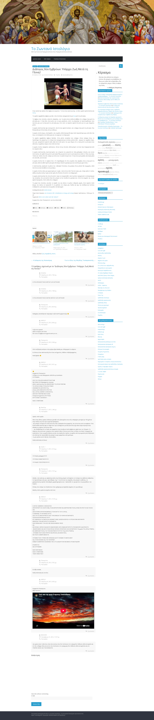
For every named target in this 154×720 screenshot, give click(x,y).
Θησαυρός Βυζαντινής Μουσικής (106, 209)
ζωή (63, 75)
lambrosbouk (47, 190)
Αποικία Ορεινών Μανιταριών (105, 207)
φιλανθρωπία (119, 148)
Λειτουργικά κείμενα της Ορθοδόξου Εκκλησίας (110, 364)
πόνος (107, 165)
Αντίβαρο (100, 231)
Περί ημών (47, 59)
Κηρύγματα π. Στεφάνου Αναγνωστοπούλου (109, 361)
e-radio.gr (100, 224)
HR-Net (100, 226)
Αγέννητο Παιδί (102, 229)
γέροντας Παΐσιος (114, 172)
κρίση (104, 165)
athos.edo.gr (101, 324)
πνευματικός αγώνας (106, 142)
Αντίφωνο (100, 204)
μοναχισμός (113, 160)
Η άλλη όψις (101, 356)
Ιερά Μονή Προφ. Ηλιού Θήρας (106, 275)
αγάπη (101, 160)
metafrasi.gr (101, 202)
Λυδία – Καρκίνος (102, 285)
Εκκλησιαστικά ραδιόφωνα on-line (107, 342)
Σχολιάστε (91, 285)
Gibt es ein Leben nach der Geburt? (48, 197)
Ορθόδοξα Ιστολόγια (103, 298)
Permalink (44, 277)
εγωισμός (106, 160)
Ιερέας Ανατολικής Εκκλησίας (105, 278)
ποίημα (104, 148)
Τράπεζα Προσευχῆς (60, 59)
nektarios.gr (101, 332)
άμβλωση (100, 174)
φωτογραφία (112, 157)
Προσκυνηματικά (102, 307)
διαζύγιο (100, 148)
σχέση (109, 167)
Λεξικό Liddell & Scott (103, 214)
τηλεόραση (100, 165)
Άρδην (99, 234)
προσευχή (103, 171)
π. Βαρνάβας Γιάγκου (113, 163)
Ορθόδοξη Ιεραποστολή (104, 300)
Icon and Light (101, 250)
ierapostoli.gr (101, 329)
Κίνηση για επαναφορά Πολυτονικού (107, 236)
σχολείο (113, 145)
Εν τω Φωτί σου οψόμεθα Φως (106, 265)
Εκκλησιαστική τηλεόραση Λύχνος (107, 347)
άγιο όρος (113, 150)
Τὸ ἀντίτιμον (101, 183)
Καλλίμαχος (101, 283)
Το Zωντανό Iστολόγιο (50, 48)
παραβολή (67, 75)
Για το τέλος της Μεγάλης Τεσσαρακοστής (80, 260)
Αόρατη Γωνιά (101, 258)
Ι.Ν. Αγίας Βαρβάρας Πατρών (105, 273)
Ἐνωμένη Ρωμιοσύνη (103, 351)
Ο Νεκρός (100, 293)
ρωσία (117, 157)
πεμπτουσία (101, 150)
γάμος (100, 163)
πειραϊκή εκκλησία (103, 157)
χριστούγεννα (101, 168)
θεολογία (109, 148)
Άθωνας (100, 337)
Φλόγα (99, 379)
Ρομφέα (100, 376)
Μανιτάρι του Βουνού (103, 288)
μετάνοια (115, 174)
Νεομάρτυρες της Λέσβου (104, 290)
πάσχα (117, 165)
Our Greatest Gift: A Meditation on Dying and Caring (59, 193)
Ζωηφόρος (101, 354)
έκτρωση (119, 155)
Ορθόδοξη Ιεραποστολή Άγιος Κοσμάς (108, 369)
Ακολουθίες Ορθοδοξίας (104, 253)
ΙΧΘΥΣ (99, 280)
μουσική (106, 145)
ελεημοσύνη (110, 153)
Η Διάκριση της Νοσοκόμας (41, 260)
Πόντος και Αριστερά (103, 305)
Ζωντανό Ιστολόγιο (48, 75)
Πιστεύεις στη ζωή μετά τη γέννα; (41, 243)
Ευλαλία (43, 273)
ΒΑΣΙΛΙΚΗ (44, 635)
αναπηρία (120, 163)
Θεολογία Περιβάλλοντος (104, 270)
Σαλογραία (100, 310)
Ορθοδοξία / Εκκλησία (43, 66)
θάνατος (107, 155)
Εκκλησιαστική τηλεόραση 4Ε (105, 344)
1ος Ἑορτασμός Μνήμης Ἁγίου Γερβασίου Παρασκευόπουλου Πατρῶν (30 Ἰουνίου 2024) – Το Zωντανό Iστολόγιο (110, 111)
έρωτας (105, 153)
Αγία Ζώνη (100, 334)
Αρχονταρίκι (101, 339)
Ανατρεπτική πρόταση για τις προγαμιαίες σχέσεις (81, 243)
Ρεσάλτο (100, 238)
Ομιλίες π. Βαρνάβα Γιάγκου (105, 366)
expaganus (100, 248)
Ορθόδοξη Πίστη (102, 302)
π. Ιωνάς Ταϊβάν (102, 371)
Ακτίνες (100, 255)
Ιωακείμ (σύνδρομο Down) (105, 212)
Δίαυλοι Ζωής (37, 59)
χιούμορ (118, 150)
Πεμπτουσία (101, 374)
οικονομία (112, 155)
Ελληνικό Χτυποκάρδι (103, 349)
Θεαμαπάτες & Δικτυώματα (105, 268)
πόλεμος (110, 165)
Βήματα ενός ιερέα (102, 260)
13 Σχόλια (57, 75)
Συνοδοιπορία (101, 312)
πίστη (71, 75)
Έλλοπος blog (101, 263)
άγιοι (100, 152)
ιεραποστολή (105, 163)
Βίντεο (34, 66)
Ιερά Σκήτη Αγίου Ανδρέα (104, 359)
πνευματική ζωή (108, 174)
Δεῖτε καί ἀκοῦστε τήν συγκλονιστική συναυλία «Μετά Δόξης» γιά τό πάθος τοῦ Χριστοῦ (109, 99)
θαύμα (114, 148)
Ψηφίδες (100, 315)
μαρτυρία (106, 150)
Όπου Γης (100, 295)
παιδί (114, 165)
